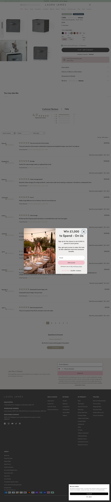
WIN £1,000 (71, 263)
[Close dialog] (83, 231)
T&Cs (71, 266)
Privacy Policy (78, 266)
